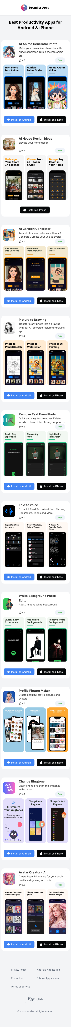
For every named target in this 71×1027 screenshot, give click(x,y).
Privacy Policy (18, 969)
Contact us (17, 978)
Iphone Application (48, 978)
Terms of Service (20, 986)
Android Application (48, 969)
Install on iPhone (53, 119)
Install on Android (21, 119)
